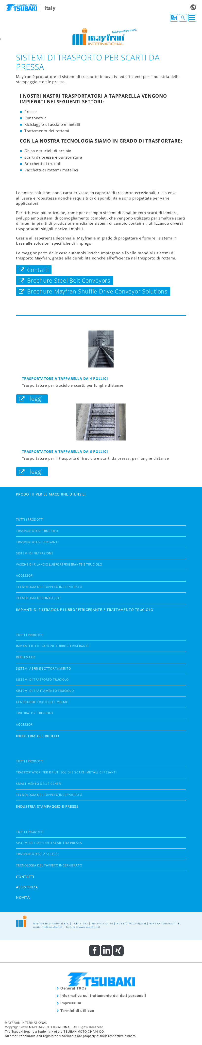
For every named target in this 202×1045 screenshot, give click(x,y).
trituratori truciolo (34, 713)
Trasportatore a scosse (37, 854)
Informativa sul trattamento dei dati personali (103, 995)
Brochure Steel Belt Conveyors (68, 280)
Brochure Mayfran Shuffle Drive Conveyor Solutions (97, 291)
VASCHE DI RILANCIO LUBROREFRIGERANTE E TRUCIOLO (59, 564)
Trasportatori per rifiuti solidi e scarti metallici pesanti (66, 772)
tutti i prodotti (30, 519)
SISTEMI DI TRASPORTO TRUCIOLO (42, 680)
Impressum (70, 1002)
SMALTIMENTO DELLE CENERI (39, 784)
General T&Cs (73, 988)
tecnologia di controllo (38, 598)
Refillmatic (26, 657)
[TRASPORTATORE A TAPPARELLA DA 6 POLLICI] (101, 421)
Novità (23, 897)
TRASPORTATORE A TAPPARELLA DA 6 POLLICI (65, 451)
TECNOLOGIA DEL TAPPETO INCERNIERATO (49, 587)
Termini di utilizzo (77, 1010)
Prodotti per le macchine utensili (51, 494)
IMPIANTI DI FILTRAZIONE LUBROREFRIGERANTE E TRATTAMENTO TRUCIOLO (84, 609)
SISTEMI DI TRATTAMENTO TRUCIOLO (45, 691)
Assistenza (27, 887)
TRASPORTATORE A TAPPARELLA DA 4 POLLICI (65, 378)
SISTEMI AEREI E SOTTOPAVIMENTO (43, 668)
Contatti (38, 270)
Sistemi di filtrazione (34, 553)
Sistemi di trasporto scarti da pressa (49, 843)
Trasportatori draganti (37, 542)
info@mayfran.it (51, 927)
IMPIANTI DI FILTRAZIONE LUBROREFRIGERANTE (52, 646)
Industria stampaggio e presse (47, 806)
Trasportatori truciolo (37, 531)
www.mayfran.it (89, 927)
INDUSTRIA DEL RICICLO (37, 735)
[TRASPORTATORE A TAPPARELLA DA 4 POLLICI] (101, 348)
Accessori (25, 575)
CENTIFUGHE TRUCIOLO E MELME (42, 702)
